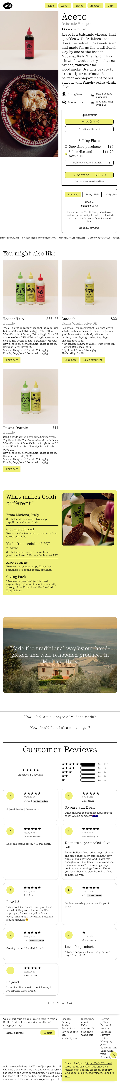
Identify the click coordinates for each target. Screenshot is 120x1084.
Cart (111, 5)
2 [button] (53, 1003)
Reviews (73, 194)
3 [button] (58, 1003)
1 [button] (48, 1003)
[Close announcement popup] (113, 1054)
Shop (51, 5)
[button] (70, 764)
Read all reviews (89, 227)
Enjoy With (92, 194)
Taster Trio (13, 319)
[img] (39, 794)
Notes (79, 5)
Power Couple (15, 428)
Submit (47, 1032)
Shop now (12, 359)
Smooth (69, 319)
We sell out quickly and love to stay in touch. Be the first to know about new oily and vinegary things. (30, 1022)
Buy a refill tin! (92, 359)
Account (95, 5)
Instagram (87, 1018)
